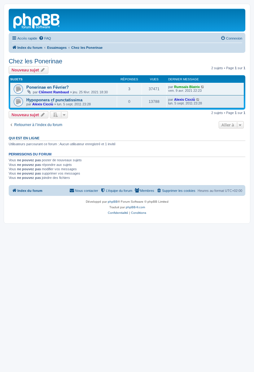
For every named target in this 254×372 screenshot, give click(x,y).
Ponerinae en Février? (47, 87)
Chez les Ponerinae (35, 61)
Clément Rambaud (54, 92)
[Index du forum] (37, 20)
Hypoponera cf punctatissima (54, 100)
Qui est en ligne (24, 138)
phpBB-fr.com (135, 207)
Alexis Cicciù (42, 104)
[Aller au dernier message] (203, 87)
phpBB (113, 201)
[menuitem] (45, 38)
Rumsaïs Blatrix (187, 87)
